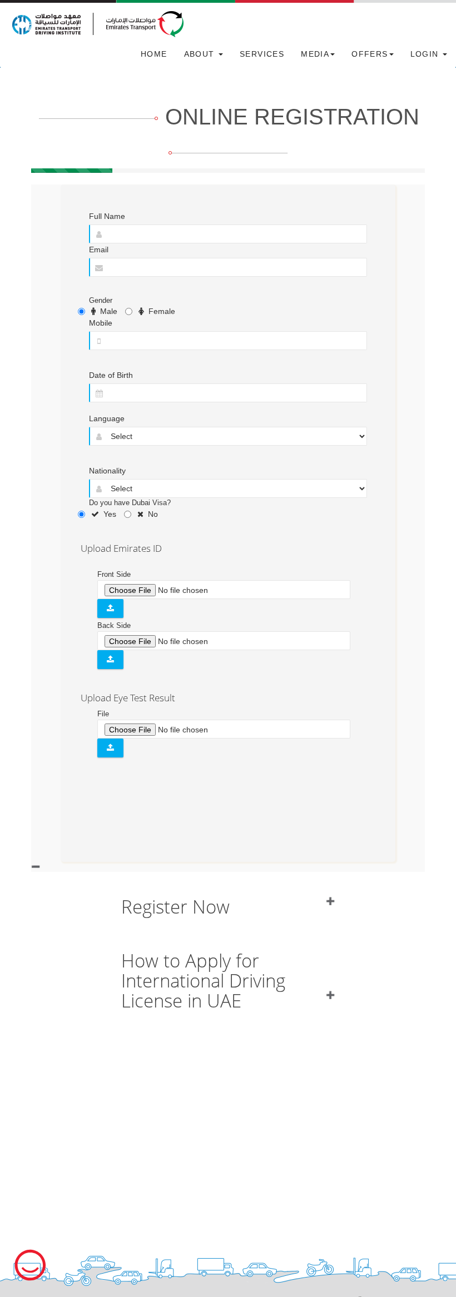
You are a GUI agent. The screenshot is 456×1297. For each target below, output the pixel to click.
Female (159, 311)
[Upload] (110, 608)
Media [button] (315, 53)
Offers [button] (369, 53)
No (150, 514)
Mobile (100, 322)
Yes (107, 514)
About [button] (200, 53)
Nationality (107, 470)
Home (154, 53)
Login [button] (426, 53)
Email (98, 249)
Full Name (107, 216)
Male (106, 311)
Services (262, 53)
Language (107, 418)
